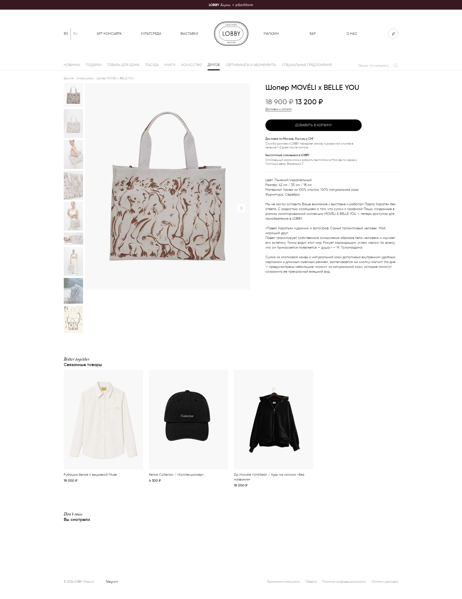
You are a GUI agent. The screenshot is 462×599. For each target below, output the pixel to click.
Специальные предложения (307, 65)
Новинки (72, 65)
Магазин (271, 34)
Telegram (112, 581)
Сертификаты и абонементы (250, 65)
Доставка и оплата (278, 109)
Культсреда (151, 34)
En (66, 34)
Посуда (152, 65)
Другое (214, 65)
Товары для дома (123, 65)
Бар (313, 34)
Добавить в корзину (313, 125)
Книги (170, 65)
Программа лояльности (283, 581)
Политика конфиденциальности (344, 581)
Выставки (189, 34)
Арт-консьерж (109, 34)
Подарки (94, 65)
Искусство (191, 65)
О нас (351, 34)
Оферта (311, 581)
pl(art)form (231, 4)
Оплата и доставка (385, 581)
